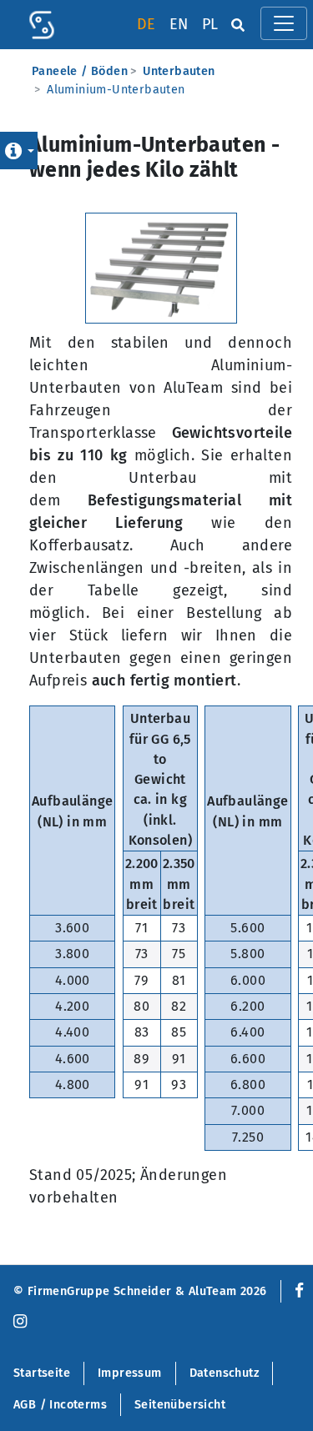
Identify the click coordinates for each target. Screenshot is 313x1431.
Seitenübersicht (179, 1405)
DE (146, 24)
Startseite (41, 1373)
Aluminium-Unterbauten (115, 90)
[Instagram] (20, 1322)
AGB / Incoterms (60, 1405)
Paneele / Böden (80, 71)
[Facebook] (295, 1291)
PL (210, 24)
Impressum (130, 1373)
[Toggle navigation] (283, 23)
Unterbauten (179, 71)
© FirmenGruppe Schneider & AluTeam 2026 (140, 1291)
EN (179, 24)
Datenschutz (224, 1373)
